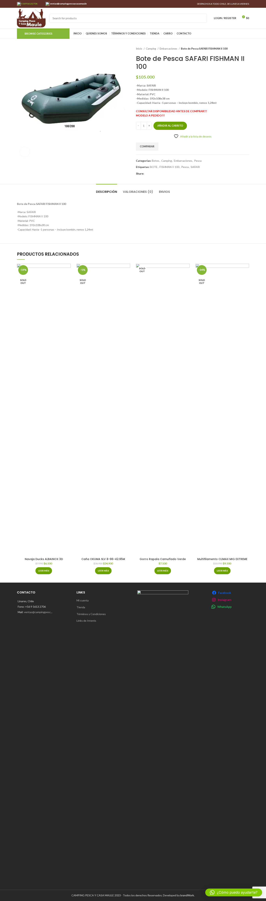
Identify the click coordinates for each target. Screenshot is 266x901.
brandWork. (187, 895)
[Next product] (247, 49)
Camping (151, 48)
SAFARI (195, 167)
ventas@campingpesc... (38, 612)
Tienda (81, 607)
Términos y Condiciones (91, 614)
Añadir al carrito (170, 125)
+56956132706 (29, 3)
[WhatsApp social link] (147, 173)
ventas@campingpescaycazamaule (68, 3)
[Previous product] (239, 49)
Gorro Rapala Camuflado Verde (163, 559)
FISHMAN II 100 (169, 167)
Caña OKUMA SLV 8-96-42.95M (103, 559)
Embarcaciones (169, 48)
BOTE (154, 167)
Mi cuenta (83, 600)
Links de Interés (86, 620)
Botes (155, 160)
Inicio (139, 48)
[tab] (106, 190)
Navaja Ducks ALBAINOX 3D (44, 559)
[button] (233, 892)
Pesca (198, 160)
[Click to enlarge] (25, 152)
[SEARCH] (202, 18)
